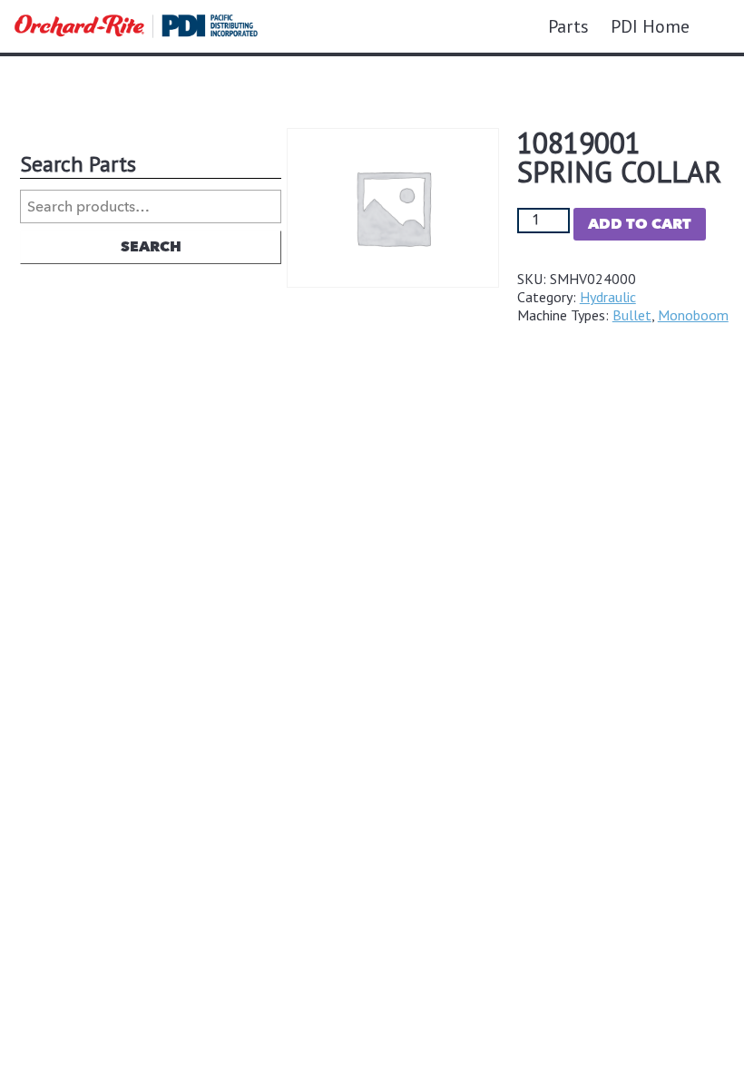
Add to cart (639, 224)
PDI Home (650, 26)
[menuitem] (568, 26)
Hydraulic (608, 297)
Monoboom (693, 315)
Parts (568, 26)
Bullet (631, 315)
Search (151, 247)
